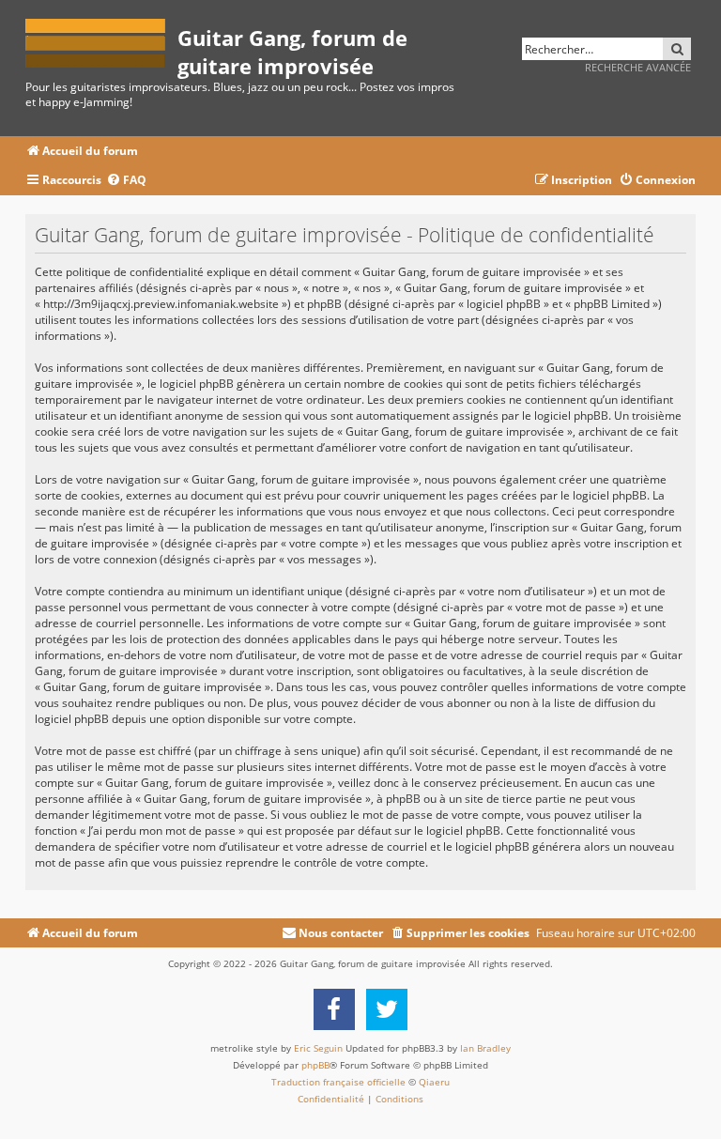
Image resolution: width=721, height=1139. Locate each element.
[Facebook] (334, 1009)
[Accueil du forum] (101, 39)
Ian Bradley (485, 1047)
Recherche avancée (638, 67)
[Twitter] (386, 1009)
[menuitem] (126, 180)
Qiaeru (434, 1081)
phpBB (315, 1064)
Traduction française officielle (338, 1081)
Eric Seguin (318, 1047)
